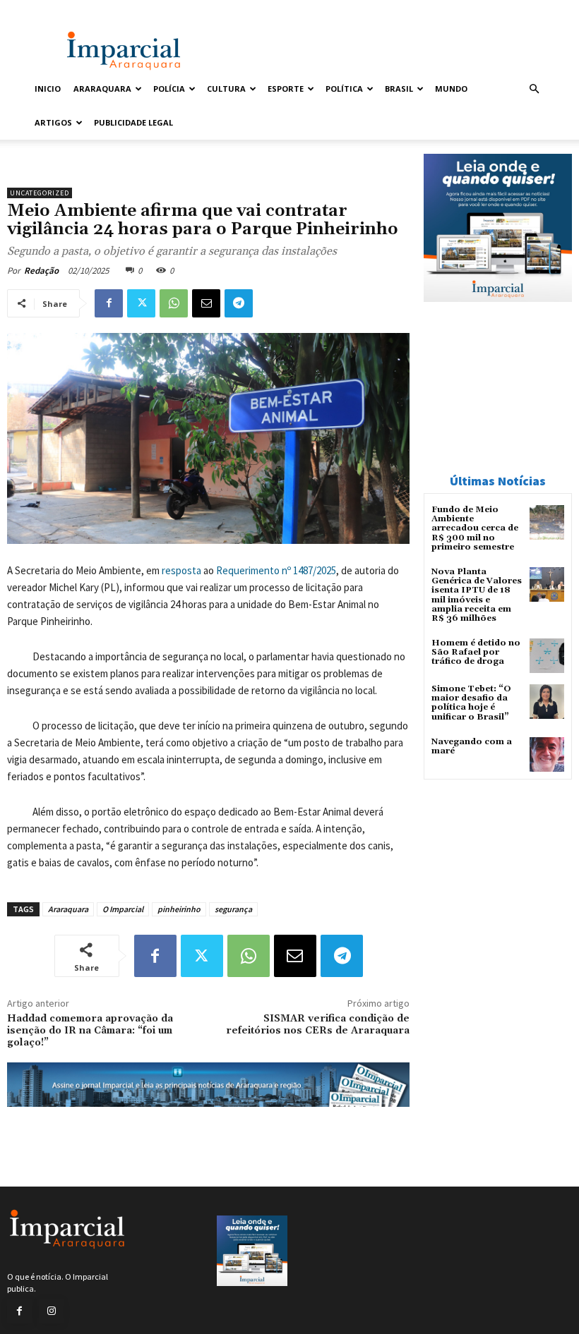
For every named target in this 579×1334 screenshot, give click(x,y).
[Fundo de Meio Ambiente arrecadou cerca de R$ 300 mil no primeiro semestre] (547, 522)
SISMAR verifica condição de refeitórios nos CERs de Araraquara (318, 1024)
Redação (41, 271)
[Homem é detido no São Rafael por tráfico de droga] (547, 655)
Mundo (451, 88)
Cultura (226, 88)
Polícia (169, 88)
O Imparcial (122, 909)
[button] (534, 89)
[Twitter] (141, 303)
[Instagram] (51, 1311)
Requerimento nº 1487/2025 (276, 570)
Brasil (399, 88)
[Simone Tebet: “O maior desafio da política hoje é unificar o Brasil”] (547, 701)
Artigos (53, 122)
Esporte (286, 88)
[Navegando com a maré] (547, 754)
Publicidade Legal (133, 122)
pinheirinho (179, 909)
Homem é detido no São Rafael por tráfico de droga (475, 652)
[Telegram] (239, 303)
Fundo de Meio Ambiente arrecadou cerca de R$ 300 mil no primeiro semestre (474, 528)
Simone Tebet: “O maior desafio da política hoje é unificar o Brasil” (471, 703)
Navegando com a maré (471, 746)
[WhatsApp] (174, 303)
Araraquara (102, 88)
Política (344, 88)
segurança (233, 909)
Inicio (48, 88)
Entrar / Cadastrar (61, 9)
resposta (181, 570)
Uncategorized (39, 193)
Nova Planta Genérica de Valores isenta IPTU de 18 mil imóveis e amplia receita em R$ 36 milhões (476, 595)
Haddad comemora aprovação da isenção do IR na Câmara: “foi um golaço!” (90, 1030)
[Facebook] (109, 303)
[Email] (206, 303)
